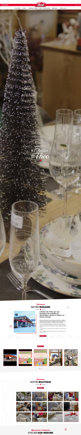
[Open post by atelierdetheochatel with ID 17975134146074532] (71, 357)
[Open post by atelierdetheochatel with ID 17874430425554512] (55, 357)
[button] (24, 8)
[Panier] (78, 5)
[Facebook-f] (2, 5)
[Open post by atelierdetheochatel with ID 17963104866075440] (25, 357)
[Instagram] (4, 5)
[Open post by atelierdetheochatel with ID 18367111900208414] (10, 357)
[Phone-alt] (7, 5)
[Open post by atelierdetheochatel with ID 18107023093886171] (40, 357)
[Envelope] (5, 5)
